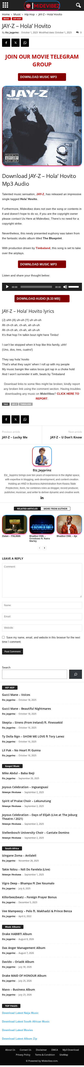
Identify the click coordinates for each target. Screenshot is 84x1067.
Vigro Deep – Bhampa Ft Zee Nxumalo (28, 883)
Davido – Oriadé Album (18, 962)
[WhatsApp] (25, 43)
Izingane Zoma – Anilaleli (19, 855)
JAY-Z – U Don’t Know (66, 437)
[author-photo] (42, 456)
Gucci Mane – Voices (16, 695)
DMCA (54, 1049)
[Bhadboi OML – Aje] (69, 524)
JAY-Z (40, 194)
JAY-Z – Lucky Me (15, 437)
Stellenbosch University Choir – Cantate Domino (35, 833)
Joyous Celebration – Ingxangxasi (25, 787)
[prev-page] (40, 548)
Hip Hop (29, 14)
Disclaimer (41, 1049)
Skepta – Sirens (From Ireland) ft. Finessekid (32, 722)
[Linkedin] (42, 498)
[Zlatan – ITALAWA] (14, 524)
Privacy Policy (23, 1054)
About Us (10, 1049)
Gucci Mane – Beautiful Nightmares (26, 709)
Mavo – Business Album (18, 989)
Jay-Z (14, 404)
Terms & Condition (45, 1054)
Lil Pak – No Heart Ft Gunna (21, 750)
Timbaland (43, 248)
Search (6, 667)
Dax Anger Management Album (23, 948)
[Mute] (65, 287)
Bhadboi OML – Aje (67, 535)
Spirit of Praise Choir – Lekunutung (26, 801)
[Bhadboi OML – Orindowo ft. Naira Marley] (42, 524)
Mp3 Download (71, 1049)
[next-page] (44, 548)
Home (6, 14)
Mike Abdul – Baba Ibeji (18, 773)
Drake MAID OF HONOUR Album (24, 976)
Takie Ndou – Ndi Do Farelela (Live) (26, 869)
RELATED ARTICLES (27, 508)
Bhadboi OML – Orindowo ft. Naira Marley (39, 538)
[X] (15, 43)
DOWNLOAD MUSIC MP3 (38, 77)
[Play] (7, 287)
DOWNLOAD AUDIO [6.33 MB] (38, 298)
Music (17, 14)
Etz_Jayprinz (12, 32)
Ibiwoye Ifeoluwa (11, 792)
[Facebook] (6, 43)
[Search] (75, 674)
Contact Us (25, 1049)
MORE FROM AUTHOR (55, 508)
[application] (42, 287)
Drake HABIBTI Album (17, 934)
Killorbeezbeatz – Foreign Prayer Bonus (29, 897)
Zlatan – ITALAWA (11, 535)
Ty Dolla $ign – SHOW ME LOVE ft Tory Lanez (33, 736)
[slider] (74, 286)
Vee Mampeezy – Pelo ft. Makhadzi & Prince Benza (37, 911)
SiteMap (64, 1054)
